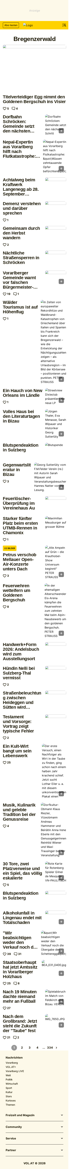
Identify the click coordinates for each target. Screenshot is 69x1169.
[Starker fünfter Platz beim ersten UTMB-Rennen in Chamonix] (55, 524)
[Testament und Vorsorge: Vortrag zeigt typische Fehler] (55, 722)
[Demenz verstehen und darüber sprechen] (55, 209)
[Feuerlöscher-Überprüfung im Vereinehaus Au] (55, 504)
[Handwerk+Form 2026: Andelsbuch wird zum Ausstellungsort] (55, 650)
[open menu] (64, 25)
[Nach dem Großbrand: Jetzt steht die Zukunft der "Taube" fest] (55, 1022)
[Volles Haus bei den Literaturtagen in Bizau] (55, 424)
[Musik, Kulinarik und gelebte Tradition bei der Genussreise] (53, 830)
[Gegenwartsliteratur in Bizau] (50, 477)
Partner (11, 1150)
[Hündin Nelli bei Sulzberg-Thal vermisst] (55, 674)
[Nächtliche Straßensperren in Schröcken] (55, 258)
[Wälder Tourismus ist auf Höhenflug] (53, 342)
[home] (34, 25)
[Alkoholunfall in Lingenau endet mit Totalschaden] (55, 918)
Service (11, 1138)
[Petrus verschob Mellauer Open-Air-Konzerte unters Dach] (55, 562)
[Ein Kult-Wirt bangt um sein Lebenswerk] (54, 771)
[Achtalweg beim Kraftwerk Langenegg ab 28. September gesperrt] (55, 185)
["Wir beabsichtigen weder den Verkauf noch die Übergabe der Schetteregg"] (53, 943)
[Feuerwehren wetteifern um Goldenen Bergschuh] (55, 610)
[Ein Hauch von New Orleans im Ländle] (55, 396)
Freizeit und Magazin (20, 1115)
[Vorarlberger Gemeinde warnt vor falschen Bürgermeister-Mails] (55, 278)
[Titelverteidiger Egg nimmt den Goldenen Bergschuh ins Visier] (34, 68)
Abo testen (10, 25)
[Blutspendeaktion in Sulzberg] (55, 450)
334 (50, 1047)
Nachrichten (14, 1057)
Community (14, 1127)
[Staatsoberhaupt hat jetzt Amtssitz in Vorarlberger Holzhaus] (54, 969)
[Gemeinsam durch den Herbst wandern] (55, 234)
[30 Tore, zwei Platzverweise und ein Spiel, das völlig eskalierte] (55, 871)
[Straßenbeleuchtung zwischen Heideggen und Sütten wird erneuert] (55, 698)
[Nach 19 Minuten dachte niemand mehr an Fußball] (55, 997)
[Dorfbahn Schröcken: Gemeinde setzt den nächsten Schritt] (55, 124)
